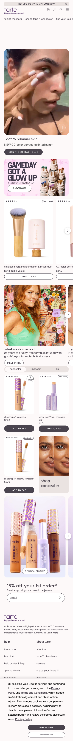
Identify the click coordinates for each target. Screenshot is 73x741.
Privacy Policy (23, 719)
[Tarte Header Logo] (14, 11)
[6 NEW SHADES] (36, 177)
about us (41, 649)
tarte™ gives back (46, 656)
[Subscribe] (59, 598)
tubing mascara (13, 19)
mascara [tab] (36, 369)
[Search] (61, 11)
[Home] (15, 617)
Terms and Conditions (34, 693)
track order (10, 649)
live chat (9, 656)
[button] (48, 11)
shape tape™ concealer (39, 19)
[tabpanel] (36, 434)
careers (40, 664)
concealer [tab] (15, 369)
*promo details (12, 671)
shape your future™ (47, 671)
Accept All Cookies (46, 727)
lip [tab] (57, 369)
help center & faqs (14, 664)
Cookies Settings (46, 734)
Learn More (52, 633)
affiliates (41, 678)
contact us (10, 678)
